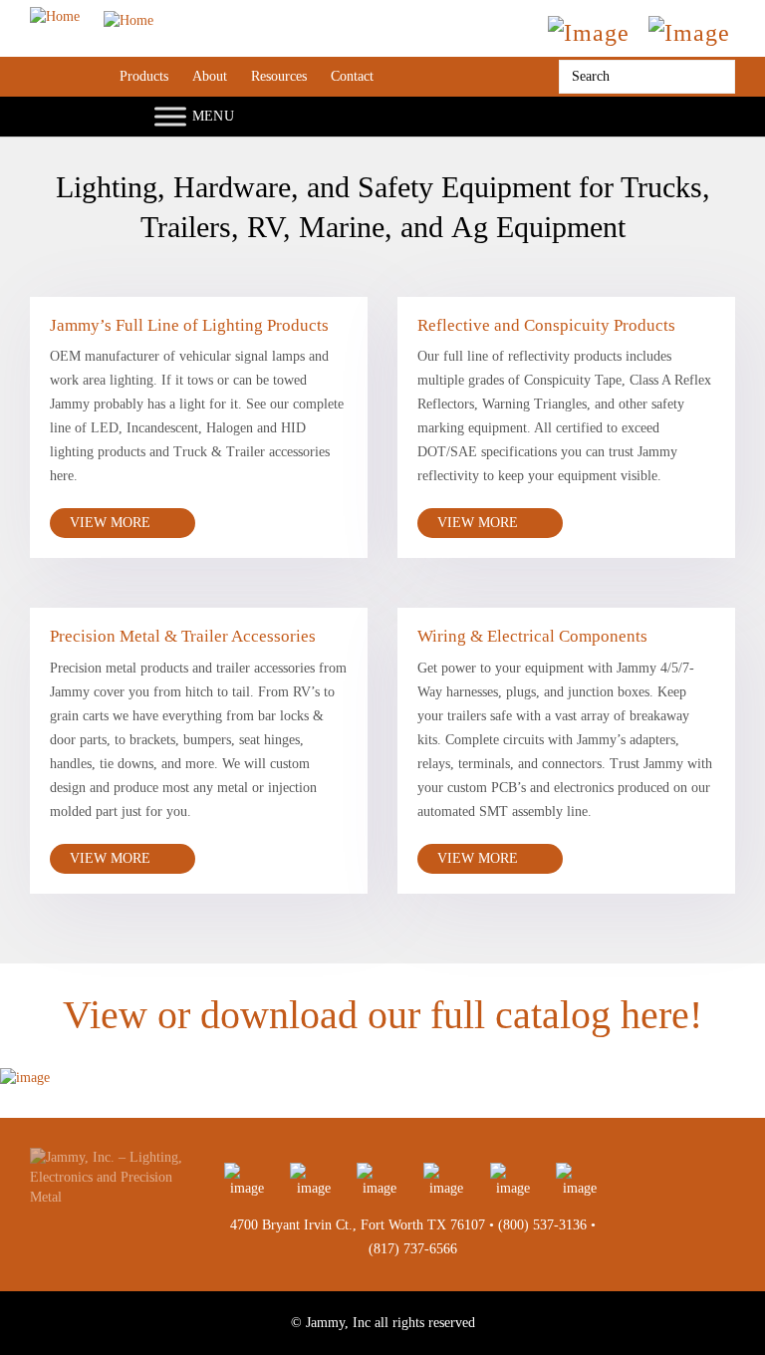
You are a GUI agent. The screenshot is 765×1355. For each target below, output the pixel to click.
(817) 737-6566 (413, 1248)
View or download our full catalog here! (382, 1014)
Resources (279, 76)
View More (112, 522)
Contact (352, 76)
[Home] (91, 16)
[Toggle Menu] (170, 116)
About (209, 76)
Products (144, 76)
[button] (22, 1060)
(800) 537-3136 (542, 1225)
